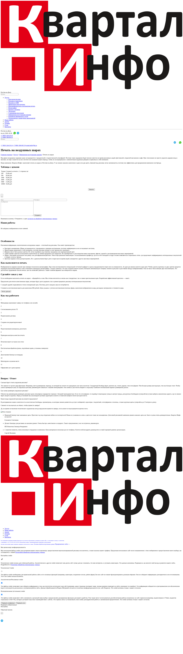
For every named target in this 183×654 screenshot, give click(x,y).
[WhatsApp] (14, 133)
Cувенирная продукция (16, 113)
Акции (7, 121)
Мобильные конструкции (16, 104)
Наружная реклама (14, 99)
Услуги (7, 97)
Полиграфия (12, 108)
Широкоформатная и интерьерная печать (21, 106)
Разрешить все (20, 603)
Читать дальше (6, 291)
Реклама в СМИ (13, 103)
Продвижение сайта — (62, 544)
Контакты (8, 127)
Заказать (91, 189)
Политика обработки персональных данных (44, 544)
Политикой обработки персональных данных (30, 552)
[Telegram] (18, 133)
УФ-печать (11, 111)
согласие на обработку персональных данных (42, 218)
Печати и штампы (14, 109)
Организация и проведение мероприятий (21, 118)
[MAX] (21, 133)
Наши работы (9, 120)
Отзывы (7, 123)
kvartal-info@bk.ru (31, 145)
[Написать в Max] (16, 652)
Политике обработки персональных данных (25, 565)
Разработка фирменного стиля (18, 116)
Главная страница (6, 155)
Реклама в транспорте (15, 101)
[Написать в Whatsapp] (2, 618)
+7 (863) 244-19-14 (7, 135)
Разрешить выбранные (8, 603)
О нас (6, 125)
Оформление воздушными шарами (19, 115)
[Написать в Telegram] (2, 621)
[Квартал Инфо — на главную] (91, 90)
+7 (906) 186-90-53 (7, 137)
